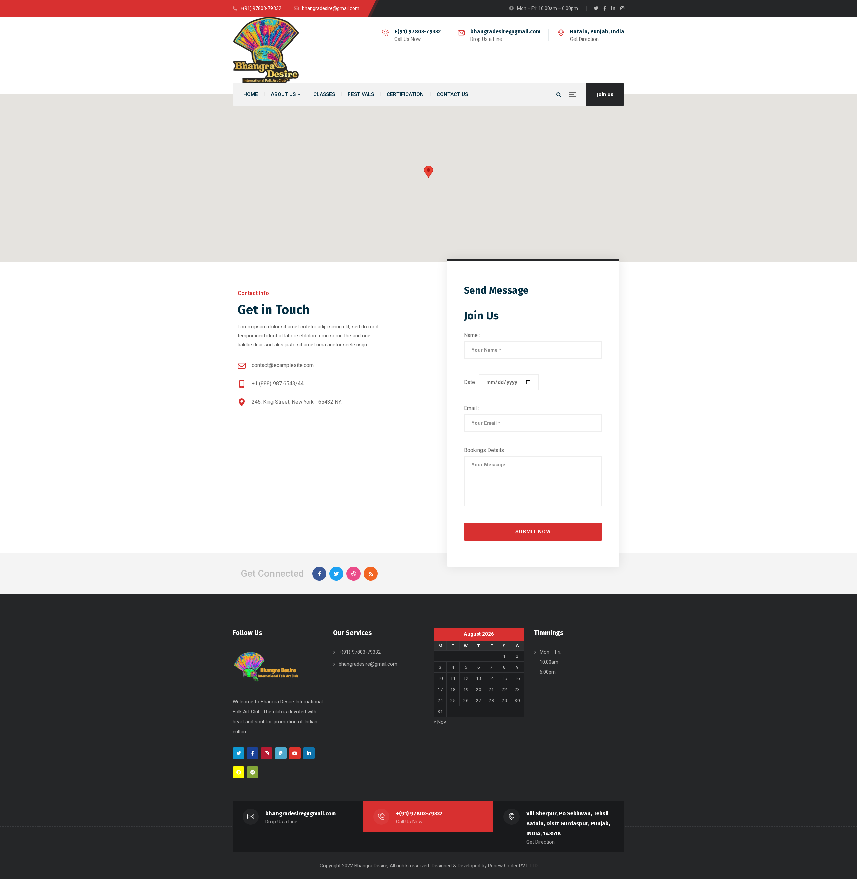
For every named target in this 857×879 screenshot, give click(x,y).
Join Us (605, 94)
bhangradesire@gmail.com (505, 31)
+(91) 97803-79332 (417, 31)
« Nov (440, 722)
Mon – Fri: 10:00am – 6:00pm (551, 662)
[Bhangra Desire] (266, 50)
